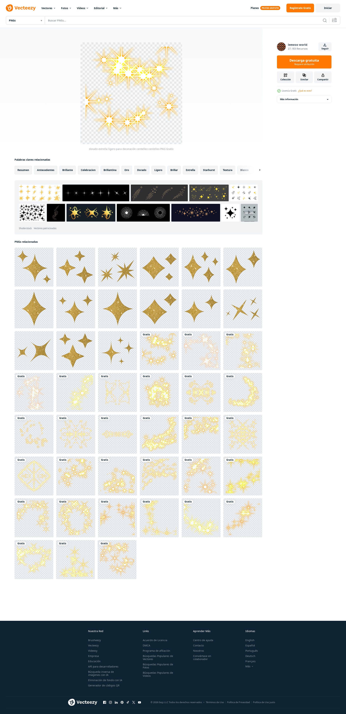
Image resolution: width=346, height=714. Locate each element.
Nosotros (198, 650)
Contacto (198, 645)
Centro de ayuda (203, 640)
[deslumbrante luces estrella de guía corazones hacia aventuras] (117, 517)
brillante (67, 170)
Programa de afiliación (156, 650)
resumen (23, 170)
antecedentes (45, 170)
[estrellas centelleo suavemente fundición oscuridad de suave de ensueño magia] (75, 392)
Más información (289, 99)
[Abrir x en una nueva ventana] (133, 702)
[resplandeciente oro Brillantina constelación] (159, 267)
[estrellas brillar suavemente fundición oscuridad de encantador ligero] (159, 517)
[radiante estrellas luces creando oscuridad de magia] (75, 559)
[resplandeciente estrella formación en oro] (117, 350)
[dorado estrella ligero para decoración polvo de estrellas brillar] (34, 434)
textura (227, 170)
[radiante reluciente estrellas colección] (117, 308)
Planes (255, 8)
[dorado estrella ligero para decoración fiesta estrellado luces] (201, 434)
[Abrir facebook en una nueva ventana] (104, 702)
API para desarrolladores (103, 666)
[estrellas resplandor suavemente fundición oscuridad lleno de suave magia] (34, 559)
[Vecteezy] (21, 8)
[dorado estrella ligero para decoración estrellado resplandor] (242, 434)
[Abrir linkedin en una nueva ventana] (116, 702)
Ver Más (249, 212)
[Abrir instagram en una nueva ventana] (110, 702)
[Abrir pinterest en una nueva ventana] (122, 702)
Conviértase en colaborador (202, 657)
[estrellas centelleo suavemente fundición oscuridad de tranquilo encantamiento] (201, 350)
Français (250, 661)
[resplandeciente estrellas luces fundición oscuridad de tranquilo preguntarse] (34, 517)
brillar (174, 170)
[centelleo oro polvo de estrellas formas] (242, 267)
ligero (158, 170)
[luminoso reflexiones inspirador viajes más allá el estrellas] (242, 476)
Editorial (99, 8)
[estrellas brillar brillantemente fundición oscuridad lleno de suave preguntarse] (75, 517)
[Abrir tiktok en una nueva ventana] (127, 702)
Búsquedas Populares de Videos (158, 674)
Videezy (92, 650)
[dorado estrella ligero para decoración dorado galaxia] (242, 392)
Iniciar (328, 8)
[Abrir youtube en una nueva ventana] (139, 702)
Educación (94, 661)
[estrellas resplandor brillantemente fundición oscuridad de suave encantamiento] (201, 476)
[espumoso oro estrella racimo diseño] (75, 350)
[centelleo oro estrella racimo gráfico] (201, 308)
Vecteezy (93, 645)
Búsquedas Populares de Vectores (158, 657)
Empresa (93, 656)
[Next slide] (256, 170)
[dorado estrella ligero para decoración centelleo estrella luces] (117, 392)
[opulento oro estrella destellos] (242, 308)
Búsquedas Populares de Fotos (158, 666)
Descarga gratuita (304, 62)
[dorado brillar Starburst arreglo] (34, 267)
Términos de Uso (215, 702)
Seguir (325, 48)
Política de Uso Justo (264, 702)
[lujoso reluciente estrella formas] (201, 267)
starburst (209, 170)
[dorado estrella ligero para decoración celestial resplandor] (201, 392)
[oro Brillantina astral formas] (75, 267)
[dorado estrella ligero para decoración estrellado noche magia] (159, 476)
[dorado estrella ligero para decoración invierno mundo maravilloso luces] (159, 434)
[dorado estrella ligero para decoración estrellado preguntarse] (75, 476)
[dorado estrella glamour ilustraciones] (34, 350)
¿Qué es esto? (305, 90)
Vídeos (81, 8)
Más (115, 8)
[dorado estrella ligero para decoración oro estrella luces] (34, 476)
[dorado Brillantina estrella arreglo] (34, 308)
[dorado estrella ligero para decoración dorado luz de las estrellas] (159, 392)
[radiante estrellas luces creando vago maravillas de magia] (117, 559)
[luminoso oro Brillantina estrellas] (159, 308)
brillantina (110, 170)
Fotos (64, 8)
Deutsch (250, 656)
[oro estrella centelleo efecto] (117, 267)
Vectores (46, 8)
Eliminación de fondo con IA (105, 680)
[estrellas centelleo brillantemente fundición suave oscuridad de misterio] (242, 350)
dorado (141, 170)
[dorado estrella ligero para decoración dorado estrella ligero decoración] (75, 434)
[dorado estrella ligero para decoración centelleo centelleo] (159, 350)
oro (126, 170)
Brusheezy (94, 640)
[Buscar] (325, 20)
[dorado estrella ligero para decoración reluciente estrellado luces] (117, 434)
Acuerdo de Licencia (155, 640)
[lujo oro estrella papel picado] (75, 308)
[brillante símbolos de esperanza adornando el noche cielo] (242, 517)
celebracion (88, 170)
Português (251, 650)
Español (250, 645)
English (249, 640)
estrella (190, 170)
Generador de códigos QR (104, 685)
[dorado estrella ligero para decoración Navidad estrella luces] (117, 476)
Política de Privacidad (238, 702)
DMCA (146, 645)
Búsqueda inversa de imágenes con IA (101, 673)
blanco (244, 170)
